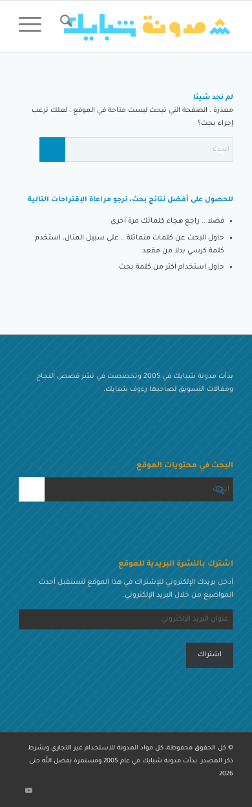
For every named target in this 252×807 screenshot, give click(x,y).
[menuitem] (64, 26)
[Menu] (34, 26)
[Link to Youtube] (28, 791)
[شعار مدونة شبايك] (147, 26)
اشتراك (210, 655)
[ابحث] (64, 26)
